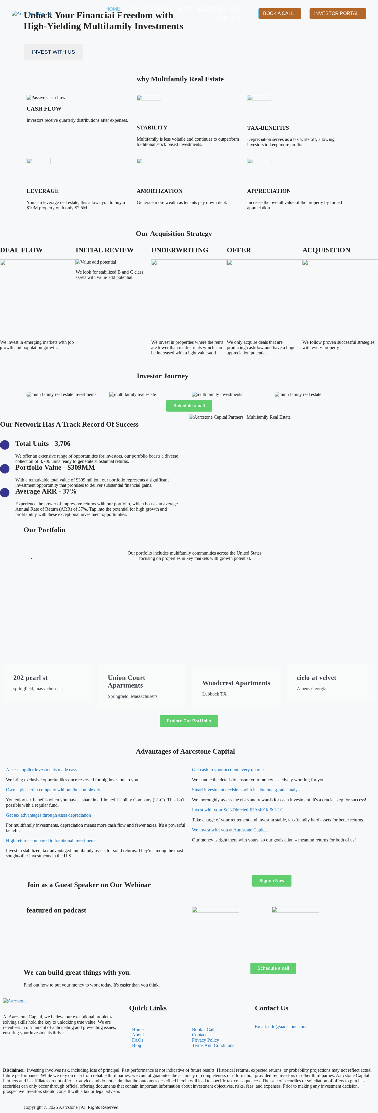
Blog (184, 9)
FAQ (235, 9)
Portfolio (159, 9)
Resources (211, 9)
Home (112, 9)
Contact (229, 18)
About (132, 9)
